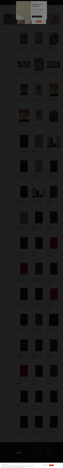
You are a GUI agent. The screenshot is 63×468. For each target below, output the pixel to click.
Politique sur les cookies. (21, 467)
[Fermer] (62, 465)
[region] (31, 465)
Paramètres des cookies (45, 465)
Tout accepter (51, 465)
